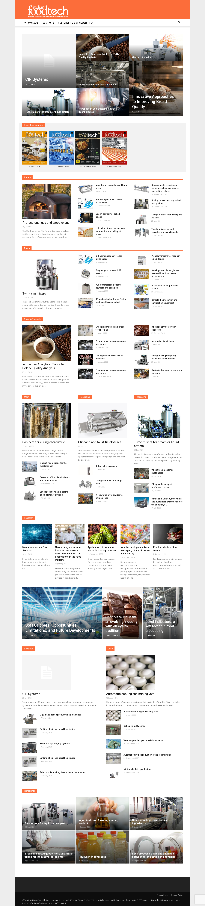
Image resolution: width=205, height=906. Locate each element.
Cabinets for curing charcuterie (43, 442)
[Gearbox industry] (156, 50)
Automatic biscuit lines (162, 341)
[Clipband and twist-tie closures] (102, 420)
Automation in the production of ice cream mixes (147, 755)
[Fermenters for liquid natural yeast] (48, 813)
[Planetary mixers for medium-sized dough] (141, 259)
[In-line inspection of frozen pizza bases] (85, 203)
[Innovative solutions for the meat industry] (29, 466)
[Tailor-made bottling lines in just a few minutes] (29, 776)
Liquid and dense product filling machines (60, 715)
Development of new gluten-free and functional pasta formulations (165, 273)
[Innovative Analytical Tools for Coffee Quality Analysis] (102, 50)
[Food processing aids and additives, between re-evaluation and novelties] (156, 847)
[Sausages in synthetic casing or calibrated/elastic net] (29, 495)
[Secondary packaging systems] (29, 747)
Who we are (31, 22)
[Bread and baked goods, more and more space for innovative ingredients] (48, 847)
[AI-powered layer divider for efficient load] (85, 498)
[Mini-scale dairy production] (113, 773)
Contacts (48, 22)
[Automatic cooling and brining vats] (144, 672)
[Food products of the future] (168, 534)
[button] (179, 23)
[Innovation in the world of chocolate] (141, 330)
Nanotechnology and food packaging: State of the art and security (135, 550)
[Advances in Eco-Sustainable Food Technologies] (102, 104)
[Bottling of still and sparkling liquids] (29, 733)
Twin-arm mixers (34, 293)
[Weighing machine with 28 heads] (85, 274)
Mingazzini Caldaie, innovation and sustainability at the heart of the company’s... (166, 502)
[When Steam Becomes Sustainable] (102, 77)
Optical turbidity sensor (135, 726)
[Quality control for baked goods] (85, 217)
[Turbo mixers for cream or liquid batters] (49, 104)
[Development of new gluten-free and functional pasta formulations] (141, 274)
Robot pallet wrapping (106, 466)
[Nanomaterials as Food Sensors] (37, 534)
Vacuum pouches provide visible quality (143, 740)
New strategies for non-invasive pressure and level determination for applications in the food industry (68, 553)
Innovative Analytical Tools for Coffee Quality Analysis (43, 366)
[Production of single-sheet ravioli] (141, 289)
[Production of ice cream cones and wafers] (85, 345)
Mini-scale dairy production (137, 769)
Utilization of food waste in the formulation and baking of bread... (110, 231)
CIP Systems (31, 694)
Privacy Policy (162, 895)
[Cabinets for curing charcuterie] (46, 420)
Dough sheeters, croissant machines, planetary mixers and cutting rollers (165, 188)
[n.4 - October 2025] (114, 148)
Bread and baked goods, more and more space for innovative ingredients (48, 855)
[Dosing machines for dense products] (85, 359)
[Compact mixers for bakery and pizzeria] (141, 218)
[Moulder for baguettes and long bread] (85, 189)
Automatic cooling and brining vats (130, 694)
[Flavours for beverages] (102, 847)
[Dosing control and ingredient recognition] (141, 204)
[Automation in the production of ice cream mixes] (113, 758)
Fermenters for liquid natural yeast (45, 823)
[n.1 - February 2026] (61, 148)
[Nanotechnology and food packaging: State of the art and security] (135, 534)
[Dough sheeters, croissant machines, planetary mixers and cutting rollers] (141, 189)
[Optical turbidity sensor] (113, 729)
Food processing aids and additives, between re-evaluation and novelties (153, 855)
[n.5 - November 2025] (87, 148)
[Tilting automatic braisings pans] (85, 484)
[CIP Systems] (49, 61)
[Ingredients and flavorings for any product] (102, 813)
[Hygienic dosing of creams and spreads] (141, 374)
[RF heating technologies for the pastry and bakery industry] (85, 303)
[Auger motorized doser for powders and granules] (85, 288)
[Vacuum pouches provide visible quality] (113, 744)
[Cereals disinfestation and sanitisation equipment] (141, 303)
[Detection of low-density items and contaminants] (29, 481)
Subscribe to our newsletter (75, 22)
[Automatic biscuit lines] (141, 345)
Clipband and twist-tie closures (99, 442)
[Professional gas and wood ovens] (46, 201)
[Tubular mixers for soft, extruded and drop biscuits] (141, 233)
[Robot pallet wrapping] (85, 470)
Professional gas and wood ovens (45, 222)
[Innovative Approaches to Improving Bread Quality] (156, 88)
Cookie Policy (177, 895)
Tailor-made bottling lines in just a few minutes (63, 772)
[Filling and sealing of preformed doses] (141, 488)
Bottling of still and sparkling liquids (57, 729)
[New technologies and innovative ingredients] (156, 813)
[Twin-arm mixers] (46, 272)
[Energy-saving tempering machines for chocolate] (141, 359)
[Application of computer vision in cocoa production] (102, 534)
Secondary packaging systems (55, 743)
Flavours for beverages (92, 856)
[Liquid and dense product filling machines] (29, 718)
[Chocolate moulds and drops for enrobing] (85, 330)
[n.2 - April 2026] (34, 148)
